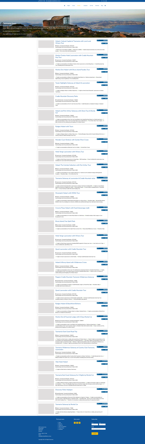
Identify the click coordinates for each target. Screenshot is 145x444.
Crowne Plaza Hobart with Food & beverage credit (72, 208)
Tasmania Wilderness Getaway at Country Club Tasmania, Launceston (75, 349)
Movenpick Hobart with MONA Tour (67, 193)
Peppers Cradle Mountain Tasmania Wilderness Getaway (74, 277)
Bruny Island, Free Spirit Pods (65, 221)
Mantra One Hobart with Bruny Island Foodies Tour (72, 70)
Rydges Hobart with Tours (64, 126)
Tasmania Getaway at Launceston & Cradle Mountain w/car (75, 178)
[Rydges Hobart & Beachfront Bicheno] (46, 308)
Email (93, 426)
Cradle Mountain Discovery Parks (66, 96)
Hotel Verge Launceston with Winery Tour (69, 152)
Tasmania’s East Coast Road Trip (66, 332)
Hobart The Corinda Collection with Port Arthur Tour (73, 165)
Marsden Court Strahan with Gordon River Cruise (72, 140)
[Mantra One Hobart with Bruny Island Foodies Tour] (46, 74)
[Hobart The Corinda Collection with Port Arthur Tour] (46, 169)
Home (59, 422)
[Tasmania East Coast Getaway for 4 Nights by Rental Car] (46, 380)
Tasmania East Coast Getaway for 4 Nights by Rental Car (74, 375)
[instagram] (79, 423)
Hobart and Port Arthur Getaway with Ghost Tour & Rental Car (75, 112)
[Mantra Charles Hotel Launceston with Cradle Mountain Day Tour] (46, 60)
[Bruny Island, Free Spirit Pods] (46, 226)
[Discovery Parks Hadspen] (46, 394)
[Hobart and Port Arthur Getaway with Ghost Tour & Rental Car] (46, 115)
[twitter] (77, 423)
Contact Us (60, 425)
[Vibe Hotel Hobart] (46, 366)
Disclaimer (60, 429)
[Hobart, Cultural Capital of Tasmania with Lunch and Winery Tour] (46, 44)
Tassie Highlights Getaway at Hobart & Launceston (72, 83)
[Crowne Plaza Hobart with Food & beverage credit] (46, 212)
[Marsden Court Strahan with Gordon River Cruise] (46, 142)
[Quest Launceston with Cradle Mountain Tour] (46, 253)
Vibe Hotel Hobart (61, 362)
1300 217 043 (42, 0)
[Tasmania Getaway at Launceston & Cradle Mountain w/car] (46, 182)
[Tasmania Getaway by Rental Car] (46, 408)
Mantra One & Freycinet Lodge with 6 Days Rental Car (73, 317)
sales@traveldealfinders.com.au (53, 0)
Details (106, 43)
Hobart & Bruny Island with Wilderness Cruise (71, 262)
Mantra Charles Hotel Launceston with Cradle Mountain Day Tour (74, 56)
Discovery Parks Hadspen (64, 390)
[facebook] (75, 423)
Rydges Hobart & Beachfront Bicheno (68, 304)
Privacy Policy (61, 427)
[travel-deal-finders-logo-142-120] (43, 2)
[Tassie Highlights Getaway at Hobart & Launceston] (46, 87)
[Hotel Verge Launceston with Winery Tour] (46, 156)
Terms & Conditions (62, 426)
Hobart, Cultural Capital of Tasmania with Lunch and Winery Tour (73, 42)
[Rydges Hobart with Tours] (46, 131)
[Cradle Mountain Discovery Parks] (46, 101)
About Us (60, 423)
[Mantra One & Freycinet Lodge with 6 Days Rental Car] (46, 321)
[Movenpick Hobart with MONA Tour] (46, 198)
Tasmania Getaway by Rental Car (66, 404)
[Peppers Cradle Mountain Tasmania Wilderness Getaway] (46, 281)
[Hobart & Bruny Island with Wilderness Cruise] (46, 266)
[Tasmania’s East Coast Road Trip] (46, 336)
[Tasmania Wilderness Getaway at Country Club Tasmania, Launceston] (46, 351)
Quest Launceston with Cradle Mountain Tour (70, 249)
